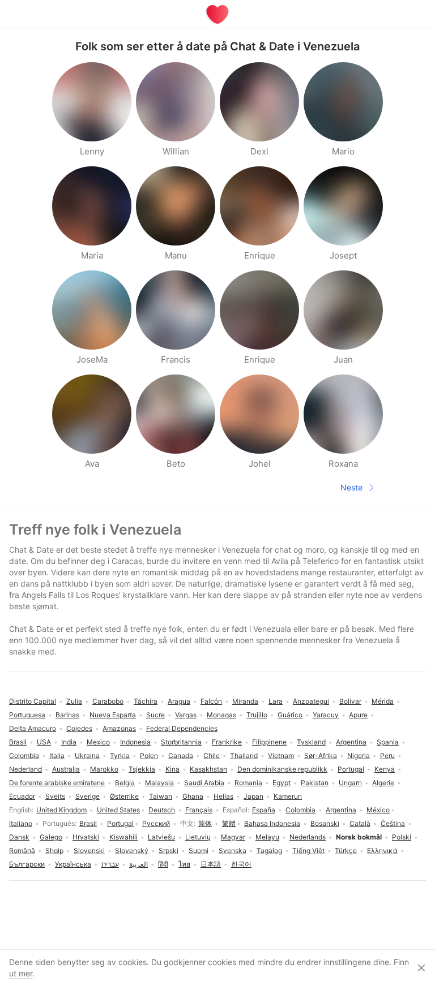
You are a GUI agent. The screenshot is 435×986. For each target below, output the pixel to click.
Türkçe (346, 850)
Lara (275, 701)
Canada (180, 755)
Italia (57, 755)
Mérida (383, 701)
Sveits (55, 796)
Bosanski (324, 823)
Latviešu (161, 837)
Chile (211, 755)
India (68, 742)
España (263, 810)
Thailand (244, 755)
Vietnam (281, 755)
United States (118, 810)
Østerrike (124, 796)
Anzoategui (311, 701)
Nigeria (358, 755)
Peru (387, 755)
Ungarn (350, 782)
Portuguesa (27, 715)
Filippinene (269, 742)
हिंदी (163, 864)
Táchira (145, 701)
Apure (358, 715)
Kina (172, 769)
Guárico (290, 715)
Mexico (98, 742)
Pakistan (315, 782)
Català (359, 823)
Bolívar (350, 701)
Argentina (341, 810)
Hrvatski (85, 837)
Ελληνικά (382, 850)
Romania (248, 782)
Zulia (74, 701)
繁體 (229, 823)
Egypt (281, 782)
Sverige (87, 796)
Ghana (192, 796)
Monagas (221, 715)
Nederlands (307, 837)
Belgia (125, 782)
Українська (73, 864)
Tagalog (269, 850)
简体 (205, 823)
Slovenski (89, 850)
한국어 (241, 864)
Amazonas (119, 728)
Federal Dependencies (182, 728)
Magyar (233, 837)
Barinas (67, 715)
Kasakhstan (208, 769)
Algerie (383, 782)
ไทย (184, 864)
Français (198, 810)
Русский (156, 823)
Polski (401, 837)
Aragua (179, 701)
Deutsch (161, 810)
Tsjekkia (142, 769)
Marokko (104, 769)
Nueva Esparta (112, 715)
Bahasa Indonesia (272, 823)
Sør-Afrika (320, 755)
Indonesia (135, 742)
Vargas (186, 715)
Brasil (88, 823)
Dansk (19, 837)
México (378, 810)
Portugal (120, 823)
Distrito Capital (32, 701)
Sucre (155, 715)
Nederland (25, 769)
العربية (138, 864)
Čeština (393, 823)
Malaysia (159, 782)
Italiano (20, 823)
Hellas (223, 796)
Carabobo (107, 701)
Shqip (54, 850)
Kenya (384, 769)
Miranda (245, 701)
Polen (149, 755)
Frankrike (227, 742)
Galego (51, 837)
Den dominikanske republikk (282, 769)
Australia (66, 769)
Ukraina (87, 755)
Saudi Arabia (204, 782)
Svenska (232, 850)
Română (22, 850)
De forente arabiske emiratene (57, 782)
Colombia (300, 810)
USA (44, 742)
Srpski (168, 850)
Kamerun (288, 796)
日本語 (211, 864)
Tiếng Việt (308, 850)
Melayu (267, 837)
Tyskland (311, 742)
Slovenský (131, 850)
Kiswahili (123, 837)
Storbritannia (181, 742)
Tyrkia (120, 755)
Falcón (211, 701)
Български (27, 864)
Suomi (198, 850)
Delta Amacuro (32, 728)
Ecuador (22, 796)
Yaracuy (326, 715)
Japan (253, 796)
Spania (388, 742)
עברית (110, 864)
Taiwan (160, 796)
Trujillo (256, 715)
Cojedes (79, 728)
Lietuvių (198, 837)
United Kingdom (61, 810)
